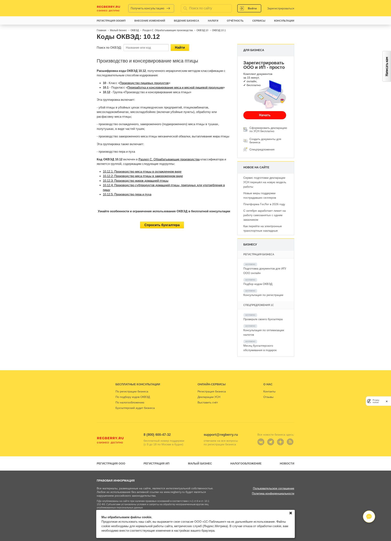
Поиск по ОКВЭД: (109, 47)
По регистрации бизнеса (131, 391)
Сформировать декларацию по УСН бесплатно (268, 129)
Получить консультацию (147, 8)
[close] (387, 401)
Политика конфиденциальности (273, 493)
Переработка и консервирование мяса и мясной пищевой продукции (175, 87)
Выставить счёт (208, 402)
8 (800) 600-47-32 (157, 435)
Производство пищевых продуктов (144, 83)
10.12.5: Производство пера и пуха (127, 194)
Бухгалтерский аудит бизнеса (135, 408)
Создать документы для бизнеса (265, 140)
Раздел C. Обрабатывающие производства (169, 159)
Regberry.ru (108, 8)
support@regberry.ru (221, 435)
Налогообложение (245, 463)
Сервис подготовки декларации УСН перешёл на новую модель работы (264, 182)
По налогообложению (129, 402)
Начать (265, 115)
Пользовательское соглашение (273, 488)
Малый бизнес (200, 463)
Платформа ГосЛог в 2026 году (264, 204)
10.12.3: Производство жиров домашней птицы (135, 180)
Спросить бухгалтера (162, 225)
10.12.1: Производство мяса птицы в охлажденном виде (142, 171)
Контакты (269, 391)
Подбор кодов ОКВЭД (257, 284)
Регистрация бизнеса (212, 391)
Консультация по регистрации (263, 295)
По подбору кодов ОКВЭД (132, 397)
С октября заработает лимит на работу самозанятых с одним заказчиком (264, 215)
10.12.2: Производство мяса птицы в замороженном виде (143, 176)
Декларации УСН (209, 397)
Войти (252, 8)
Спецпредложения (262, 149)
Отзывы (268, 397)
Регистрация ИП (156, 463)
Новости (287, 463)
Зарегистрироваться (280, 8)
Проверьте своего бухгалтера (263, 319)
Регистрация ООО (111, 463)
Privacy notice (376, 401)
